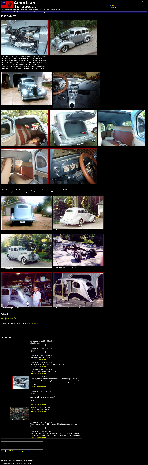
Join (8, 12)
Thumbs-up (34, 323)
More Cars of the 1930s (8, 318)
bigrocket (33, 408)
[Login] (3, 451)
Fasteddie (33, 377)
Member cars (21, 12)
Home (4, 12)
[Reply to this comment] (38, 345)
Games (29, 12)
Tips (44, 12)
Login (14, 12)
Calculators (37, 12)
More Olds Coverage (7, 320)
